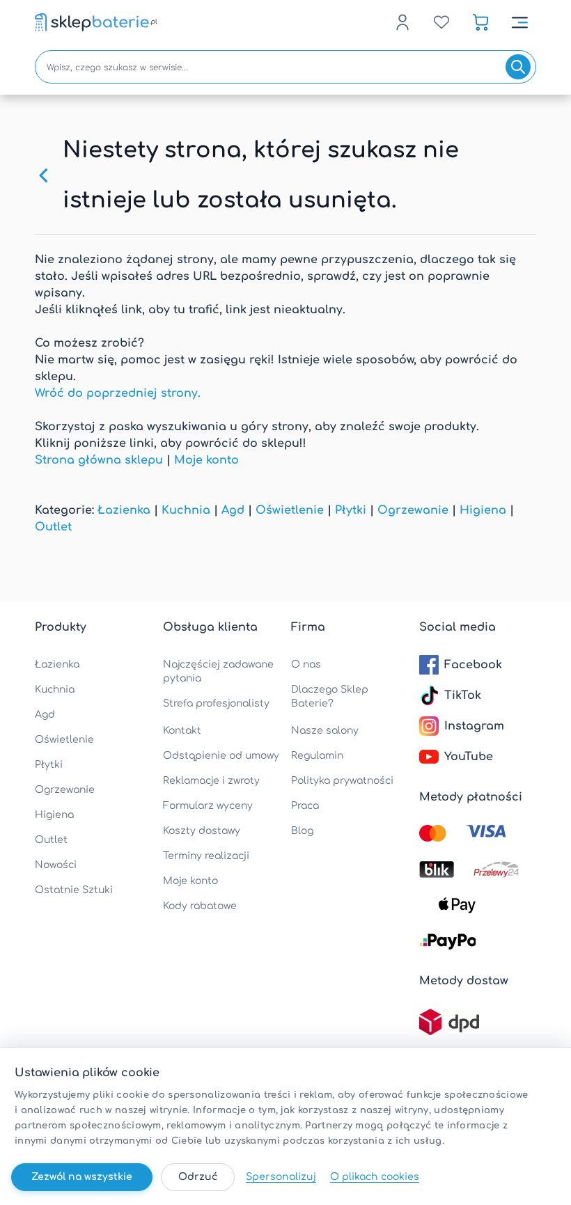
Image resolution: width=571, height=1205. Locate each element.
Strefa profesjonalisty (216, 703)
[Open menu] (519, 22)
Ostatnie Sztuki (74, 890)
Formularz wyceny (208, 806)
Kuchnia (186, 510)
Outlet (53, 527)
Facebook (473, 665)
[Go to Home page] (96, 22)
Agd (232, 510)
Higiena (483, 510)
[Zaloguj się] (402, 22)
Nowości (56, 865)
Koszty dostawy (201, 831)
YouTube (468, 756)
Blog (302, 831)
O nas (306, 664)
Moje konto (206, 460)
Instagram (474, 726)
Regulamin (317, 755)
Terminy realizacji (206, 856)
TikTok (462, 695)
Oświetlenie (290, 510)
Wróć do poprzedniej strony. (118, 393)
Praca (305, 806)
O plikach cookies (374, 1177)
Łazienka (123, 510)
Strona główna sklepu (99, 460)
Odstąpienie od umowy (221, 755)
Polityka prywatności (342, 780)
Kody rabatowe (200, 906)
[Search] (518, 66)
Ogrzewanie (412, 510)
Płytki (350, 510)
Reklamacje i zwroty (211, 780)
